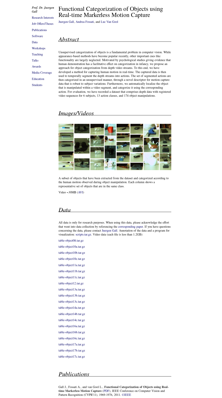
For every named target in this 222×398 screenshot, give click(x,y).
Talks (35, 60)
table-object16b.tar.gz (72, 332)
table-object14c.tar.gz (72, 320)
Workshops (38, 48)
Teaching (37, 54)
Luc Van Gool (109, 22)
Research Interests (43, 17)
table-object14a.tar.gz (72, 307)
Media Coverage (42, 72)
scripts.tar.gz (83, 234)
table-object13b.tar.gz (72, 295)
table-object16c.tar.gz (72, 338)
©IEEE (126, 395)
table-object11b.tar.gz (72, 271)
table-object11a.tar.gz (72, 265)
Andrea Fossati (85, 22)
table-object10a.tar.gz (72, 246)
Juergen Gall (66, 22)
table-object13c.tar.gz (72, 301)
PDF (106, 391)
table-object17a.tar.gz (72, 344)
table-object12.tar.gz (71, 283)
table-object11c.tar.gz (72, 277)
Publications (39, 30)
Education (38, 79)
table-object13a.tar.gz (72, 289)
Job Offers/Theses (42, 24)
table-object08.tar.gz (71, 240)
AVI (80, 192)
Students (37, 85)
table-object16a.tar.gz (72, 326)
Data (35, 42)
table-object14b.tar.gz (72, 314)
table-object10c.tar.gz (72, 259)
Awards (36, 66)
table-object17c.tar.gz (72, 356)
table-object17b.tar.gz (72, 350)
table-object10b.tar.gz (72, 252)
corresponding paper (130, 226)
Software (37, 36)
